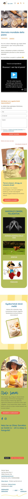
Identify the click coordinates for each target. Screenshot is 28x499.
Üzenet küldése (14, 134)
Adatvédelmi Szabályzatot (8, 130)
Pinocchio (14, 282)
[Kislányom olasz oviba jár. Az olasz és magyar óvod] (20, 444)
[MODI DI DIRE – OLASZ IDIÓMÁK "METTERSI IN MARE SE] (20, 436)
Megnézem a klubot (11, 200)
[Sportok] (14, 248)
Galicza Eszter (12, 484)
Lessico (12, 38)
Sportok (14, 257)
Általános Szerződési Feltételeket (16, 129)
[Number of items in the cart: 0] (23, 3)
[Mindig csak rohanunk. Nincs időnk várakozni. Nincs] (20, 452)
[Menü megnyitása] (15, 3)
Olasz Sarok (4, 481)
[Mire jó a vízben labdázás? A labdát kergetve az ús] (7, 436)
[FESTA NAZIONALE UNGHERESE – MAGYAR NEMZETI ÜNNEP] (7, 444)
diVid (11, 486)
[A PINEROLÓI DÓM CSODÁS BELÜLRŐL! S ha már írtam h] (7, 452)
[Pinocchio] (13, 270)
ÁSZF (16, 490)
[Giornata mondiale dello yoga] (14, 225)
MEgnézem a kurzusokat (10, 413)
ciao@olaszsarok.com (7, 476)
